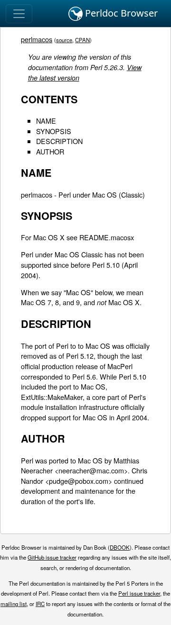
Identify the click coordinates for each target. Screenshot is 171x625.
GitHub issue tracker (52, 557)
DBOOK (120, 547)
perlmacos (36, 39)
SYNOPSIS (53, 131)
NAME (46, 121)
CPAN (82, 40)
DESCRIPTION (59, 141)
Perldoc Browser (120, 13)
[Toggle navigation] (19, 13)
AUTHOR (50, 151)
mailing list (13, 603)
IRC (40, 603)
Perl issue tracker (139, 593)
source (64, 40)
